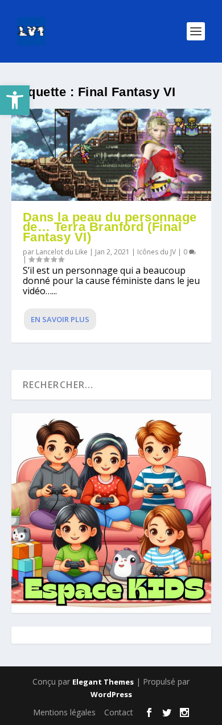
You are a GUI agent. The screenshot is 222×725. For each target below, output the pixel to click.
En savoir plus (60, 319)
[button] (15, 100)
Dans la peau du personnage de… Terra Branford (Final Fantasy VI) (110, 227)
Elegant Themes (103, 682)
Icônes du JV (156, 252)
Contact (118, 712)
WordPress (111, 694)
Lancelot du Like (62, 252)
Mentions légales (64, 712)
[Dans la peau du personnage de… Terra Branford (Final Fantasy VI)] (111, 155)
